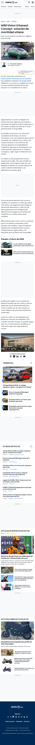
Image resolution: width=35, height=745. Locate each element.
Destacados (17, 6)
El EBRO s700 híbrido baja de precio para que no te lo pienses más (17, 488)
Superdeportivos (14, 476)
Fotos (32, 6)
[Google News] (16, 717)
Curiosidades (13, 469)
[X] (11, 717)
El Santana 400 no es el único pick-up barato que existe (17, 466)
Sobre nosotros (10, 721)
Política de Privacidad (12, 728)
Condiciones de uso (25, 730)
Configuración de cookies (12, 730)
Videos (27, 6)
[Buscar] (29, 2)
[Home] (11, 2)
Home (3, 21)
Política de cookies (24, 728)
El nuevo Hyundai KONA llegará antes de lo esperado (16, 459)
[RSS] (24, 717)
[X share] (14, 356)
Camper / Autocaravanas (16, 454)
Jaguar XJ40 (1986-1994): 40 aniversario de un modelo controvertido (17, 481)
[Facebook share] (11, 356)
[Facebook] (8, 717)
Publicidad (19, 721)
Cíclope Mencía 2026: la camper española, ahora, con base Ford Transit (16, 451)
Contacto (27, 721)
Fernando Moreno (16, 64)
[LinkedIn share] (17, 356)
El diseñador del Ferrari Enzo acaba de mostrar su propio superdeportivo (15, 473)
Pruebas (10, 6)
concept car (15, 83)
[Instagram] (19, 717)
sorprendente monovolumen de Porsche (16, 79)
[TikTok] (27, 717)
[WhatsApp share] (21, 356)
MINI (8, 21)
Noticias (3, 6)
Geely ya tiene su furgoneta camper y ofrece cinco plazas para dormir (17, 495)
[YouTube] (21, 717)
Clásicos (11, 483)
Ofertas (10, 491)
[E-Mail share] (24, 356)
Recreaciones (13, 462)
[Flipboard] (13, 717)
